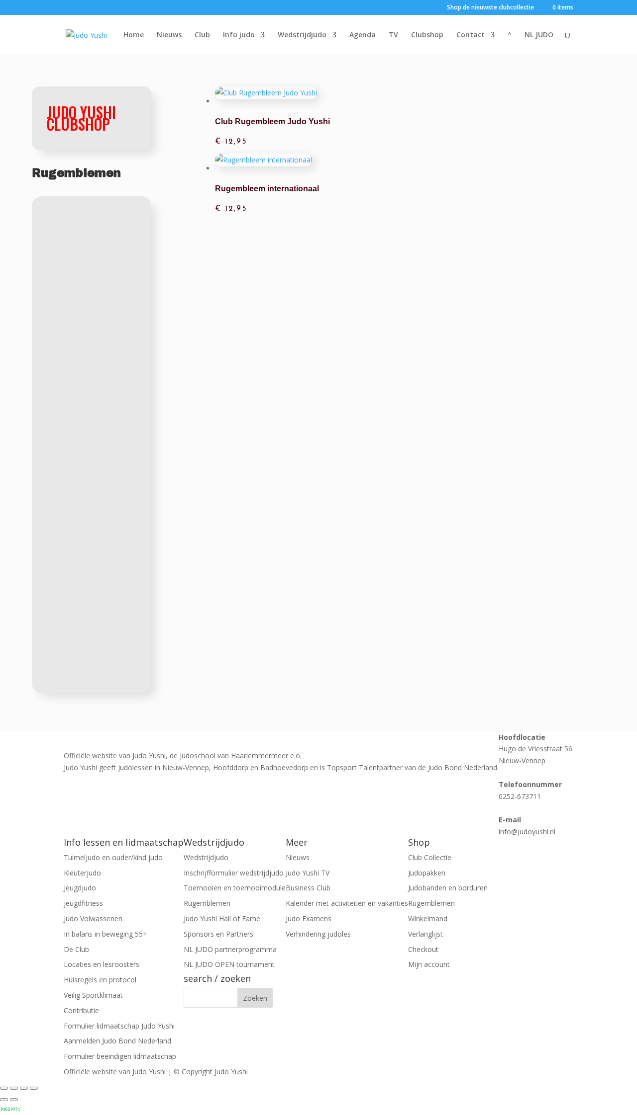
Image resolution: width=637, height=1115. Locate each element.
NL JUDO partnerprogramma (230, 949)
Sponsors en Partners (218, 934)
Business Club (308, 887)
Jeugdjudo (80, 887)
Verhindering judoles (318, 934)
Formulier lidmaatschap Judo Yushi (119, 1026)
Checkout (423, 949)
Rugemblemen (207, 903)
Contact (470, 35)
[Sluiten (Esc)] (34, 1088)
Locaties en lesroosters (101, 964)
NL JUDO (539, 35)
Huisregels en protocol (100, 979)
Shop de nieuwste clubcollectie (490, 7)
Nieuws (169, 35)
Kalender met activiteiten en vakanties (347, 903)
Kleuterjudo (82, 872)
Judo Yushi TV (307, 872)
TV (393, 35)
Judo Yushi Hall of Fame (222, 918)
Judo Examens (308, 918)
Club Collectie (429, 857)
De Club (76, 949)
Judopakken (426, 872)
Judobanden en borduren (448, 887)
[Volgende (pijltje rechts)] (14, 1099)
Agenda (362, 35)
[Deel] (24, 1088)
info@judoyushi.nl (527, 831)
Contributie (81, 1010)
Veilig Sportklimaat (93, 995)
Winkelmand (427, 918)
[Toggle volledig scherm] (14, 1088)
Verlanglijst (425, 934)
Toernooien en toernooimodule (235, 887)
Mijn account (429, 964)
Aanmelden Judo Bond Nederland (117, 1040)
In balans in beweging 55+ (105, 934)
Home (133, 35)
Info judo (239, 35)
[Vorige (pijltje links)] (4, 1099)
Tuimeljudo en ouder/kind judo (113, 857)
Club (202, 35)
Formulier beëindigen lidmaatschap (120, 1056)
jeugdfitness (83, 903)
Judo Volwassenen (93, 918)
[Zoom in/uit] (4, 1088)
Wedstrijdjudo (302, 35)
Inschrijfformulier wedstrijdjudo (234, 872)
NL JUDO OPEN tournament (229, 964)
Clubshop (427, 35)
